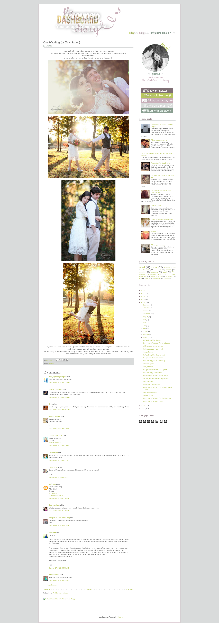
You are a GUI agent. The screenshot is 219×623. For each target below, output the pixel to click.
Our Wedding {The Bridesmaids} (154, 361)
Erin (50, 404)
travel (142, 267)
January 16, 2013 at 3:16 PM (59, 498)
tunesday (154, 272)
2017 (143, 293)
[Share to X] (62, 360)
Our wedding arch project (151, 385)
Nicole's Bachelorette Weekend (162, 219)
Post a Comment (52, 585)
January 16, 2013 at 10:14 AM (59, 382)
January (146, 337)
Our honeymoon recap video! (153, 349)
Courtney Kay (54, 505)
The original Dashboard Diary (157, 273)
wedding (51, 363)
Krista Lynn (53, 467)
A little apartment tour (158, 245)
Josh (165, 272)
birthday (147, 279)
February (146, 335)
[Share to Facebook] (64, 360)
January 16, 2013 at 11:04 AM (59, 429)
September (147, 314)
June (145, 323)
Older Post (129, 589)
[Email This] (57, 360)
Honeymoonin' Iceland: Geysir (153, 358)
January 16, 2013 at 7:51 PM (59, 525)
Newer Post (48, 589)
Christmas (166, 278)
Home (89, 589)
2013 (143, 302)
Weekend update (148, 364)
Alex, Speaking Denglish (58, 377)
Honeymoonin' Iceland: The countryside (156, 343)
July (144, 320)
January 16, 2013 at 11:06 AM (59, 446)
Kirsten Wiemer (54, 417)
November (146, 308)
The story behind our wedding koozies (156, 379)
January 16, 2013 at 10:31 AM (59, 397)
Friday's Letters (156, 206)
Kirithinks (52, 532)
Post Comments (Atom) (61, 593)
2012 (143, 406)
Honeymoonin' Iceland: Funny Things (155, 376)
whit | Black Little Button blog (59, 518)
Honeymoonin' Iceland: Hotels (153, 401)
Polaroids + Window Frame (160, 163)
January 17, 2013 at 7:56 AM (59, 568)
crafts (160, 276)
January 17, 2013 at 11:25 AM (59, 580)
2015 (143, 296)
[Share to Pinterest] (67, 360)
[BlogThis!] (59, 360)
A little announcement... (159, 140)
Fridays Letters (148, 395)
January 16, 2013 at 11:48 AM (59, 477)
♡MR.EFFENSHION (56, 495)
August (145, 317)
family (153, 276)
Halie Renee (53, 452)
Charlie (146, 270)
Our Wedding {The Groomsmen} (154, 355)
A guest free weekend (150, 392)
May (144, 326)
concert (158, 270)
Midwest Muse (54, 575)
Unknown (52, 484)
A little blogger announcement (153, 346)
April (144, 329)
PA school (169, 276)
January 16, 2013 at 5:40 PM (59, 511)
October (146, 311)
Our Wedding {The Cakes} (152, 340)
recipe (168, 270)
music (154, 267)
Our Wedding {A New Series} (152, 373)
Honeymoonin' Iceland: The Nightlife (155, 370)
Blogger (120, 617)
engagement (156, 278)
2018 (143, 290)
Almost (153, 231)
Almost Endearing (55, 443)
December (146, 305)
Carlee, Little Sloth (55, 435)
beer (140, 279)
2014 (143, 299)
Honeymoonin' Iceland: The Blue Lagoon (157, 398)
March (145, 331)
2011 (143, 409)
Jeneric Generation (56, 389)
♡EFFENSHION (54, 493)
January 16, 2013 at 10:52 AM (59, 410)
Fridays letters (170, 267)
